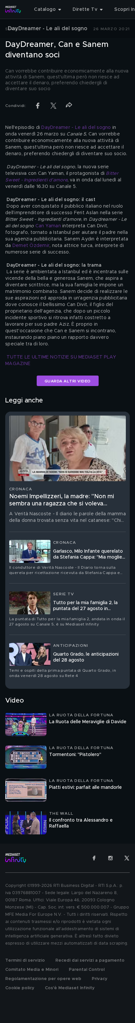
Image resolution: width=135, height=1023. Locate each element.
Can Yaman (48, 226)
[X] (127, 858)
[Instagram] (110, 858)
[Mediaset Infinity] (13, 9)
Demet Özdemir (30, 245)
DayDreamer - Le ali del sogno (76, 127)
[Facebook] (94, 858)
